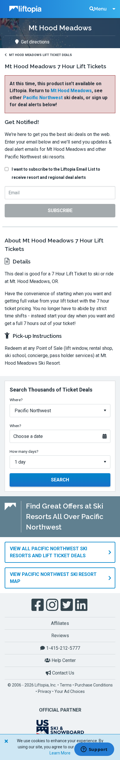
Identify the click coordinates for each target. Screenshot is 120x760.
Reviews (60, 635)
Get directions (35, 42)
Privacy (44, 691)
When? (15, 425)
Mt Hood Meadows (71, 90)
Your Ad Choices (69, 691)
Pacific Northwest (43, 97)
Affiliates (60, 623)
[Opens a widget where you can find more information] (94, 749)
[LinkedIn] (82, 605)
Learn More (60, 753)
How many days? (24, 451)
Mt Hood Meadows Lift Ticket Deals (40, 55)
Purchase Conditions (94, 685)
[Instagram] (52, 605)
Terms (66, 685)
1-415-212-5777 (62, 648)
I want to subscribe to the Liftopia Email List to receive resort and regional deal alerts (56, 173)
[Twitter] (67, 605)
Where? (16, 399)
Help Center (63, 660)
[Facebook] (38, 605)
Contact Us (62, 673)
